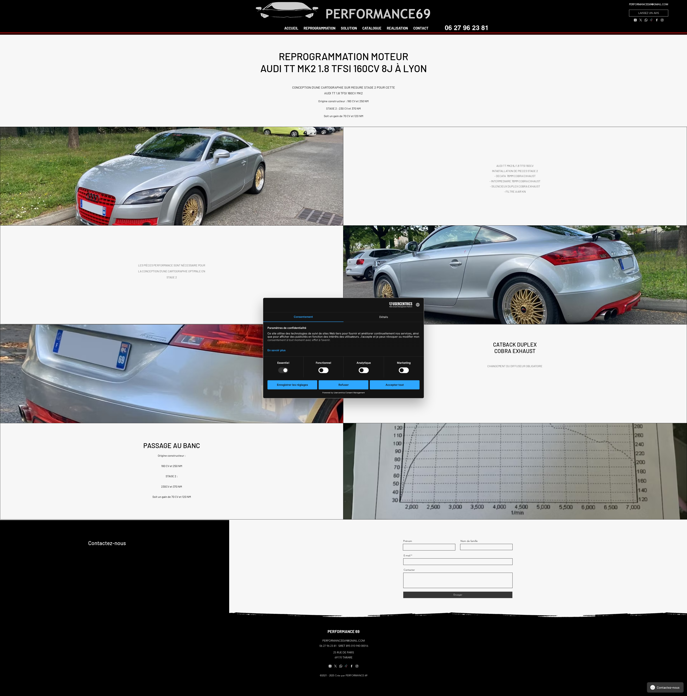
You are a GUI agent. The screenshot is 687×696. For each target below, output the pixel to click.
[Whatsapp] (646, 20)
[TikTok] (651, 20)
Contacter (409, 570)
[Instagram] (662, 20)
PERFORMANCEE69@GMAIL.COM (648, 4)
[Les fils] (635, 20)
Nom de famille (469, 541)
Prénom (407, 541)
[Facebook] (657, 20)
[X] (640, 20)
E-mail (407, 555)
